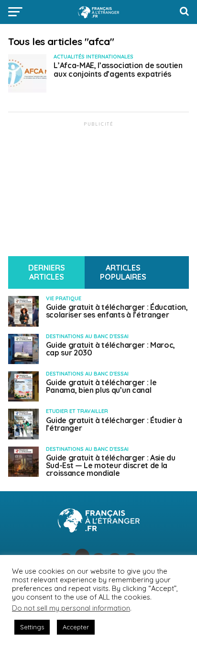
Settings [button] (32, 627)
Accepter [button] (76, 627)
